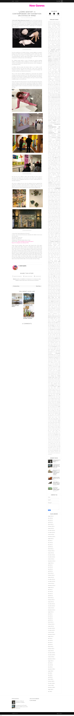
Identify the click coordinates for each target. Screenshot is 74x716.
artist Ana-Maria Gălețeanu (53, 72)
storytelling (52, 398)
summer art (49, 401)
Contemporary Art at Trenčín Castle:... (28, 305)
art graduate (57, 56)
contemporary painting (55, 137)
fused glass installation (54, 208)
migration (56, 293)
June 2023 (50, 591)
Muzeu (59, 318)
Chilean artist (57, 113)
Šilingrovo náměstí (56, 390)
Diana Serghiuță (57, 156)
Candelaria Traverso (57, 101)
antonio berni (55, 45)
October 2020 (50, 656)
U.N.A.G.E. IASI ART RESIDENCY (53, 419)
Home (13, 1)
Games (53, 212)
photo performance (51, 350)
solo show (53, 395)
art (58, 51)
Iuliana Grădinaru (50, 249)
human (49, 232)
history (56, 229)
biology (53, 88)
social (54, 393)
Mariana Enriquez (57, 277)
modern (49, 301)
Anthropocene (58, 44)
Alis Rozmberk (57, 35)
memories (58, 285)
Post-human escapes (57, 361)
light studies (54, 268)
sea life (59, 385)
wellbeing (49, 442)
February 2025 (50, 550)
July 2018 (49, 691)
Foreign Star (58, 197)
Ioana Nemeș (52, 248)
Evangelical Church (51, 181)
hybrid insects (53, 232)
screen (49, 383)
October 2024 (50, 558)
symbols (53, 403)
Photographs (50, 353)
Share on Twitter (28, 276)
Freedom (56, 205)
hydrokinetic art (57, 232)
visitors (49, 435)
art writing (54, 65)
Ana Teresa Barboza (56, 39)
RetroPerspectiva (53, 374)
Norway (51, 333)
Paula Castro (56, 345)
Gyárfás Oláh (50, 225)
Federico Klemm (57, 189)
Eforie (55, 169)
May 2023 (49, 593)
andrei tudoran (58, 41)
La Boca (58, 256)
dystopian (54, 164)
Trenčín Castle (50, 418)
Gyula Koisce (54, 225)
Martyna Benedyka (54, 281)
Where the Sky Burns (54, 442)
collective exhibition (52, 120)
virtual (59, 434)
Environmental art (51, 177)
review (49, 375)
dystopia (51, 164)
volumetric (49, 439)
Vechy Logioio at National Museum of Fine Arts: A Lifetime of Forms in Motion (56, 483)
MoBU (59, 298)
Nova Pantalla (54, 333)
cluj (55, 117)
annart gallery (51, 44)
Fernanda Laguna (52, 193)
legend (54, 265)
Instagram (58, 15)
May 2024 (49, 569)
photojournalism (50, 354)
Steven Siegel (58, 397)
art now (59, 60)
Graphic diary (58, 220)
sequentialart (50, 389)
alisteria (49, 36)
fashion (49, 188)
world (57, 446)
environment (58, 176)
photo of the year (57, 349)
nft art (57, 330)
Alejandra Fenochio (51, 32)
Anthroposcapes (50, 45)
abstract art (58, 24)
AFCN (54, 28)
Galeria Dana (56, 209)
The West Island (57, 410)
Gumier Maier (58, 224)
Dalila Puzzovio (51, 152)
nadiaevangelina (23, 265)
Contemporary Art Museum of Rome (54, 129)
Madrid (59, 274)
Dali (48, 152)
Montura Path (54, 305)
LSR (55, 272)
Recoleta (59, 370)
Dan (55, 152)
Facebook (50, 15)
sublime (59, 399)
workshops (54, 446)
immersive (55, 237)
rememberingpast (57, 371)
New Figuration (58, 326)
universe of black (57, 423)
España (49, 180)
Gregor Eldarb (53, 221)
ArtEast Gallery (57, 68)
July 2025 (49, 540)
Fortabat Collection (51, 200)
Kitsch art (58, 254)
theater (49, 411)
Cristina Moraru (50, 144)
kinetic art (58, 253)
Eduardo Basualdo (50, 169)
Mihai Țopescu (58, 294)
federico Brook (50, 189)
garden (56, 212)
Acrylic (59, 27)
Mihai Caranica (52, 294)
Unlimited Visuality (54, 427)
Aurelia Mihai (50, 80)
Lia (56, 266)
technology (56, 405)
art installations (55, 59)
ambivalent (52, 37)
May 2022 (49, 618)
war (59, 439)
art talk (56, 64)
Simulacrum (49, 391)
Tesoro (56, 406)
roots (52, 381)
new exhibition (52, 326)
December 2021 (51, 628)
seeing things (50, 387)
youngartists (52, 451)
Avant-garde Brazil (55, 81)
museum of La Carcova (56, 314)
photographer (58, 350)
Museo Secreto (53, 309)
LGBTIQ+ (52, 266)
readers (59, 369)
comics (52, 121)
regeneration (53, 371)
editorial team (58, 168)
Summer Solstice (54, 401)
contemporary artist (54, 132)
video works (52, 434)
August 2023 (50, 587)
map (56, 276)
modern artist (53, 302)
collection (58, 118)
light (51, 268)
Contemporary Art (54, 127)
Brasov (59, 94)
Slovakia (49, 393)
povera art (55, 362)
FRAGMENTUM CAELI (56, 204)
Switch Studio (50, 403)
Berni (50, 85)
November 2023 (51, 581)
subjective (49, 399)
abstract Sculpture (55, 27)
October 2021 (50, 632)
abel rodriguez (54, 24)
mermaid (52, 286)
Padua (51, 338)
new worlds (50, 330)
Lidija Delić (58, 266)
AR (53, 47)
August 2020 (50, 660)
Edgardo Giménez (51, 168)
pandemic (37, 280)
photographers (50, 351)
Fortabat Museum (54, 201)
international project (52, 245)
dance (54, 153)
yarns (49, 450)
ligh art (49, 268)
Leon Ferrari (57, 265)
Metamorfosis (54, 289)
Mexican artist (50, 290)
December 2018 (51, 683)
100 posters (58, 21)
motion (52, 306)
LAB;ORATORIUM (50, 257)
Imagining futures (57, 236)
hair (57, 225)
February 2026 (50, 526)
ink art (53, 240)
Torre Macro (52, 414)
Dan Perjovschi (58, 152)
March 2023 (50, 597)
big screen (49, 88)
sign (52, 390)
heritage (59, 228)
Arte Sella (49, 68)
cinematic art (56, 116)
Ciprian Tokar (53, 117)
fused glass (49, 208)
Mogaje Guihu (58, 302)
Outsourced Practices (51, 337)
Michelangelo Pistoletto (51, 293)
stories (49, 398)
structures (58, 398)
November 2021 (51, 630)
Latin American (54, 261)
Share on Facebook (18, 276)
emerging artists (57, 172)
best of (53, 85)
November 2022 (51, 605)
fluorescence (50, 197)
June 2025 (50, 542)
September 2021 (51, 634)
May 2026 (49, 520)
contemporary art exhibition (54, 128)
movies (59, 306)
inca (57, 237)
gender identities (57, 213)
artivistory (55, 76)
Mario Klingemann (54, 280)
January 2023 (50, 601)
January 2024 (50, 577)
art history (53, 57)
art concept (54, 53)
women (56, 443)
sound (56, 395)
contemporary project (51, 140)
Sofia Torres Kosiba (54, 394)
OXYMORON (56, 337)
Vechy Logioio (52, 430)
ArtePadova (49, 69)
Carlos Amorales (52, 104)
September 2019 (51, 669)
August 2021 (50, 636)
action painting (50, 28)
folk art (55, 197)
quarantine (51, 367)
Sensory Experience (57, 387)
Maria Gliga (52, 277)
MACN (54, 274)
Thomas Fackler (57, 411)
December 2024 (51, 554)
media (49, 285)
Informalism (49, 240)
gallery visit (50, 212)
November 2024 (51, 556)
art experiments (50, 55)
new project (52, 329)
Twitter (54, 15)
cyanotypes (49, 149)
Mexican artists (55, 290)
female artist (52, 192)
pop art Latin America (54, 358)
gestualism (56, 216)
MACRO (57, 274)
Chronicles (49, 116)
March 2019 (50, 679)
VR (51, 439)
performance (54, 346)
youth (59, 451)
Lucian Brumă (58, 272)
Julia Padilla (52, 253)
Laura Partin (58, 264)
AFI (55, 28)
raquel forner (55, 369)
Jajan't (58, 249)
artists (49, 76)
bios (54, 88)
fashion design (53, 188)
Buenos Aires (58, 97)
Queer (54, 367)
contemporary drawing (55, 135)
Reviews (16, 1)
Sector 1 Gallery (57, 386)
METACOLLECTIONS (57, 286)
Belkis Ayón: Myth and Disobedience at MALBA (56, 461)
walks (58, 439)
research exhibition (57, 373)
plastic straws (56, 354)
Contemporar (58, 122)
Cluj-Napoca (52, 118)
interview (59, 245)
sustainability (58, 402)
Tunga (54, 418)
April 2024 (50, 571)
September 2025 (51, 536)
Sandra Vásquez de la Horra (53, 382)
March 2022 (50, 622)
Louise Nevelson (50, 272)
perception (50, 346)
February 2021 (50, 648)
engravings (58, 173)
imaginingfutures (50, 237)
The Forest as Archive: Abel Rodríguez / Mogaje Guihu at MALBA (56, 488)
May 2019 (49, 675)
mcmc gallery (58, 284)
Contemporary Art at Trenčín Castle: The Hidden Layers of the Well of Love (56, 466)
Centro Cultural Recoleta (56, 109)
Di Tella (49, 156)
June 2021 (49, 640)
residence (49, 374)
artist (59, 71)
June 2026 (50, 518)
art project (50, 61)
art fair (54, 55)
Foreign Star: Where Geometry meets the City (56, 478)
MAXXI (55, 284)
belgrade (56, 84)
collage (56, 118)
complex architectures (56, 121)
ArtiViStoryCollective (57, 77)
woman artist (52, 443)
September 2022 (51, 609)
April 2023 (50, 595)
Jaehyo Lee (55, 249)
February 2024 (50, 575)
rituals (55, 375)
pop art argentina (55, 357)
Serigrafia (53, 389)
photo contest (50, 349)
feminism (56, 192)
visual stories (50, 438)
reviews (52, 375)
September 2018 (51, 687)
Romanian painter (50, 378)
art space (55, 63)
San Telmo (58, 381)
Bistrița (57, 88)
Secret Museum (50, 386)
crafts (59, 141)
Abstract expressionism (52, 25)
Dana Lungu (50, 153)
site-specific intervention (56, 391)
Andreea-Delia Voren (55, 40)
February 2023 (50, 599)
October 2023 (50, 583)
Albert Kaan (55, 31)
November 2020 (51, 654)
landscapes (55, 260)
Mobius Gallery (56, 298)
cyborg (53, 149)
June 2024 (50, 567)
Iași (57, 233)
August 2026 (50, 516)
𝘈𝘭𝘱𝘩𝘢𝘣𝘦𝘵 (49, 37)
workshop (51, 446)
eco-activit (58, 165)
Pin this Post (38, 276)
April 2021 (49, 644)
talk (55, 403)
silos (59, 390)
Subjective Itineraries (54, 399)
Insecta (55, 240)
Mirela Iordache (50, 296)
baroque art (53, 84)
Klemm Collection (51, 256)
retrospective (58, 374)
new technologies (57, 329)
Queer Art (56, 367)
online (57, 334)
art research (54, 61)
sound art (58, 395)
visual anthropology (55, 435)
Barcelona (49, 84)
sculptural (55, 383)
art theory (58, 64)
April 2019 (49, 677)
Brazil (56, 96)
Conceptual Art (53, 122)
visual (51, 435)
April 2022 (50, 620)
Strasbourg (55, 398)
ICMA (59, 233)
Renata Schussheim (51, 373)
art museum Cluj (55, 60)
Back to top (59, 713)
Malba (54, 276)
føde (53, 197)
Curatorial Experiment (52, 148)
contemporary (50, 124)
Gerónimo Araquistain (51, 216)
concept (49, 122)
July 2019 (49, 673)
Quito (59, 367)
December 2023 (51, 579)
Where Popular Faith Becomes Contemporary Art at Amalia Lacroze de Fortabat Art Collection (56, 472)
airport (52, 31)
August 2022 (50, 611)
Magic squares (50, 276)
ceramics (55, 112)
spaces (54, 397)
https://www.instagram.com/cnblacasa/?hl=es (20, 242)
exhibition (17, 280)
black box (53, 89)
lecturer (51, 265)
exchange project (57, 181)
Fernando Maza (57, 193)
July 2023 (49, 589)
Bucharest (53, 97)
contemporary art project (54, 131)
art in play (57, 57)
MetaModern (50, 289)
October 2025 (50, 534)
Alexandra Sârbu (54, 33)
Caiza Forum (55, 100)
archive (49, 49)
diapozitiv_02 (50, 157)
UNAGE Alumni (50, 422)
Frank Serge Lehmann (51, 205)
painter (53, 338)
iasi (56, 233)
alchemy (59, 31)
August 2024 (50, 563)
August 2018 (50, 689)
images (52, 236)
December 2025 (51, 530)
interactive (58, 242)
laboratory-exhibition (57, 257)
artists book (52, 76)
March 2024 (50, 573)
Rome (51, 379)
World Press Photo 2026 (56, 447)
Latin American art (31, 280)
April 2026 (50, 522)
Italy (59, 248)
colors (49, 121)
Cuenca (56, 145)
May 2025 (49, 544)
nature (57, 322)
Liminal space (50, 269)
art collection (50, 53)
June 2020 (50, 664)
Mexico (59, 290)
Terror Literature (52, 406)
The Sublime (52, 410)
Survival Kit (54, 402)
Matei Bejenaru (56, 282)
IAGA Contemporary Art (51, 233)
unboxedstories (52, 423)
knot (55, 256)
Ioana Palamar (56, 248)
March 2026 (50, 524)
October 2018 (50, 685)
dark (59, 153)
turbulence (57, 418)
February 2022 (50, 624)
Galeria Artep (52, 209)
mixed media (51, 297)
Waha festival (55, 439)
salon (55, 381)
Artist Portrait (56, 73)
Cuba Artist (58, 144)
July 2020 (49, 662)
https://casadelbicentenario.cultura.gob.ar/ (26, 241)
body (52, 92)
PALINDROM (52, 342)
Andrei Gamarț (53, 41)
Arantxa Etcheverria (57, 47)
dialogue (53, 156)
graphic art (54, 220)
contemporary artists (52, 133)
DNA (57, 161)
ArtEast (53, 68)
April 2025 (50, 546)
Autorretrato (50, 81)
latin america (25, 280)
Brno (50, 97)
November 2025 (51, 532)
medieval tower (52, 285)
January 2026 (50, 528)
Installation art (57, 241)
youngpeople (56, 451)
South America (50, 397)
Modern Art (53, 301)
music (57, 318)
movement (55, 306)
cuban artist (53, 145)
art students (52, 64)
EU (59, 180)
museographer (58, 309)
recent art (54, 370)
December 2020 (51, 652)
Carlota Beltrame (57, 104)
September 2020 (51, 658)
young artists (56, 450)
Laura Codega (53, 264)
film (55, 195)
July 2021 (49, 638)
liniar (54, 269)
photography (58, 353)
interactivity (49, 244)
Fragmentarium (50, 204)
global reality (58, 217)
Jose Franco (52, 252)
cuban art (49, 145)
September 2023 (51, 585)
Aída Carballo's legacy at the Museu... (16, 305)
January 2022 (50, 626)
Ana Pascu (57, 37)
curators (58, 148)
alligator (59, 36)
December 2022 (51, 603)
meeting (56, 285)
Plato (59, 354)
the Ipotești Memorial (52, 407)
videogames (56, 434)
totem (56, 414)
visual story (55, 438)
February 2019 (50, 681)
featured (20, 280)
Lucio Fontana (50, 273)
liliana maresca (58, 268)
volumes (59, 438)
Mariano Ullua (50, 278)
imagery (49, 236)
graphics (49, 221)
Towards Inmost (57, 415)
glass (51, 217)
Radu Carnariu (50, 369)
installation (52, 241)
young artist (51, 450)
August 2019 (50, 671)
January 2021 (50, 650)
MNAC (56, 297)
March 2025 (50, 548)
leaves (49, 265)
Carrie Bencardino (51, 105)
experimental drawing (51, 185)
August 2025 (50, 538)
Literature (53, 270)
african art (58, 28)
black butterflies (57, 89)
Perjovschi (58, 346)
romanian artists (57, 377)
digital (53, 157)
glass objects (54, 217)
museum (49, 310)
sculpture (52, 385)
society (49, 394)
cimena (52, 116)
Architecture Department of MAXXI (54, 48)
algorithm (53, 35)
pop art (50, 357)
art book (56, 52)
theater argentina (52, 411)
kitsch (55, 254)
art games (53, 56)
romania (58, 375)
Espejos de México (54, 180)
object (51, 334)
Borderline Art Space (51, 93)
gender (54, 213)
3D (50, 23)
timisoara (56, 413)
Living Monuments (57, 270)
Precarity (59, 362)
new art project (51, 325)
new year (53, 330)
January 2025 (50, 552)
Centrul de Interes (51, 112)
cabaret (52, 100)
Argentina (53, 49)
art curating (58, 53)
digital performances (54, 160)
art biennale (52, 52)
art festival (57, 55)
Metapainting (58, 289)
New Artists (56, 325)
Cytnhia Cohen (56, 149)
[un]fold (49, 21)
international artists (56, 244)
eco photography (53, 165)
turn (59, 418)
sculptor (52, 383)
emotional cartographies (52, 173)
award (59, 81)
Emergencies (53, 172)
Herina (56, 228)
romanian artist (51, 377)
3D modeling (53, 23)
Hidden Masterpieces (51, 229)
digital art (56, 157)
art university (50, 65)
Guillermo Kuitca (53, 224)
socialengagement (57, 393)
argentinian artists (53, 51)
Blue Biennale (56, 90)
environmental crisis (57, 177)
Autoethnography (57, 80)
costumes (56, 141)
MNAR (52, 298)
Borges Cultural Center (53, 94)
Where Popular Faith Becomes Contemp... (28, 318)
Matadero (51, 282)
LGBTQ (55, 266)
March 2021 (50, 646)
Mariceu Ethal (55, 278)
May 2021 (49, 642)
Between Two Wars (57, 85)
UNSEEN (59, 427)
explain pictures (57, 185)
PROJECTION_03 (55, 366)
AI (58, 29)
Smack (52, 393)
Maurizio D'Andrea (51, 284)
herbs (54, 228)
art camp (59, 52)
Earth (57, 164)
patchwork (51, 345)
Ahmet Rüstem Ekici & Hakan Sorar (53, 29)
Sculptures (56, 385)
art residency (58, 61)
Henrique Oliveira (50, 228)
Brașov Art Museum (51, 96)
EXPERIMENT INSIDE (51, 184)
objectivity (53, 334)
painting (56, 338)
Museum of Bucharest (54, 310)
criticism (55, 144)
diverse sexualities (53, 161)
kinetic (56, 253)
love (53, 272)
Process (53, 365)
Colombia (58, 120)
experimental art (57, 184)
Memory (49, 286)
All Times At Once (54, 36)
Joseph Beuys (56, 252)
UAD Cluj (59, 419)
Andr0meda (49, 40)
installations (50, 242)
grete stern (58, 221)
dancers (57, 153)
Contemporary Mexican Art (52, 136)
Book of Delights (57, 92)
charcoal (52, 113)
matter (59, 282)
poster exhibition (50, 362)
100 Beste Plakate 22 (53, 21)
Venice (56, 430)
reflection (49, 371)
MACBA (52, 274)
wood (49, 446)
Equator (49, 178)
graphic (51, 220)
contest (53, 141)
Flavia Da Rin (57, 196)
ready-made (50, 370)
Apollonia (51, 47)
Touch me (53, 415)
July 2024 (49, 565)
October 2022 (50, 607)
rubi (53, 381)
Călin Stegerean (52, 101)
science (59, 382)
